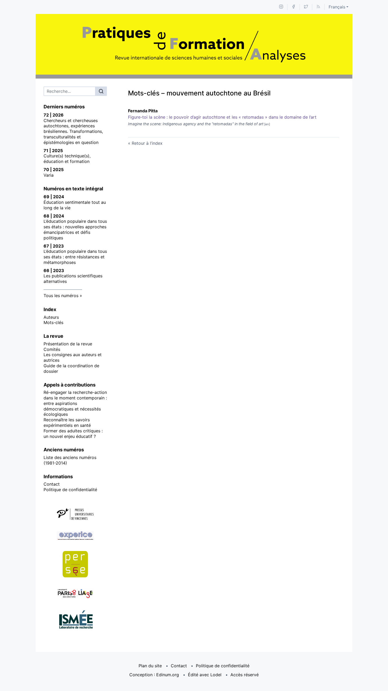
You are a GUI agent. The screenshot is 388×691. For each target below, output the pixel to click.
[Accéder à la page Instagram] (281, 7)
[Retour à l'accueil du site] (194, 44)
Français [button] (337, 6)
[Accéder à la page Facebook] (293, 7)
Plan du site (150, 665)
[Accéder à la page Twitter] (305, 7)
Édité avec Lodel (204, 674)
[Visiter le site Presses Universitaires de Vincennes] (75, 514)
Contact (52, 484)
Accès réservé (244, 674)
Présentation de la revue (68, 343)
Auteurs (51, 317)
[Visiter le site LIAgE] (75, 593)
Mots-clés (53, 322)
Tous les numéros (61, 295)
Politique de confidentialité (70, 489)
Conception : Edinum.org (154, 674)
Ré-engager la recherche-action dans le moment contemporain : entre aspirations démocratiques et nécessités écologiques (75, 403)
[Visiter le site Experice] (75, 535)
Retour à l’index (147, 143)
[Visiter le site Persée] (75, 564)
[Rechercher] (101, 91)
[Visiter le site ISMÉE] (75, 620)
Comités (52, 349)
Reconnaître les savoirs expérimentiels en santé (67, 422)
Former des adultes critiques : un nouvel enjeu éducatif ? (73, 433)
